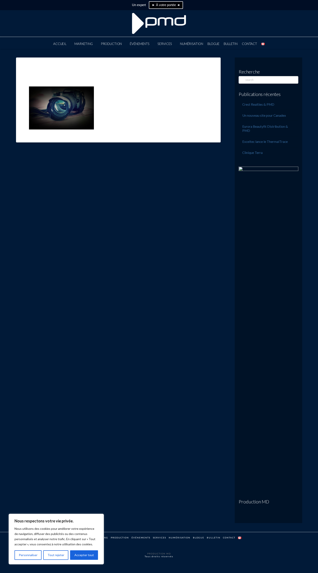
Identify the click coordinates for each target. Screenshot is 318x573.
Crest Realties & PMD (258, 104)
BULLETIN (213, 537)
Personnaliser (28, 555)
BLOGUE (198, 537)
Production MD (254, 501)
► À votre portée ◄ (166, 5)
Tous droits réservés (159, 556)
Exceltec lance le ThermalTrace (265, 142)
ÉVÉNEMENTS (141, 537)
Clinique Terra (252, 153)
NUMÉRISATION (179, 537)
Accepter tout (84, 555)
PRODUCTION (120, 537)
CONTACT (229, 537)
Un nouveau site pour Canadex (264, 115)
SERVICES (159, 537)
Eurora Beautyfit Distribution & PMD (265, 128)
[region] (56, 539)
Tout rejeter (56, 555)
